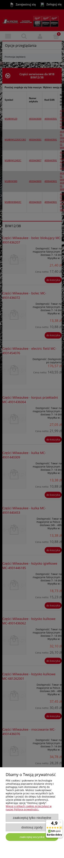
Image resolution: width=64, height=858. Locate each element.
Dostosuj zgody (32, 827)
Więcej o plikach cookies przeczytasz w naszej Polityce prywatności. (29, 807)
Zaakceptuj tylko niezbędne (32, 818)
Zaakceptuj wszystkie (32, 836)
